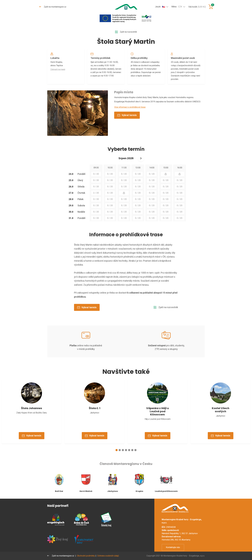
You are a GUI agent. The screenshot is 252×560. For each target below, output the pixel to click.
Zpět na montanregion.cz (54, 7)
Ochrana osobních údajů (108, 555)
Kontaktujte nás (173, 547)
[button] (117, 450)
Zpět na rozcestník (128, 32)
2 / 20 (96, 193)
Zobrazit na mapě (57, 69)
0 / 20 (96, 174)
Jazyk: (158, 6)
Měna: (176, 6)
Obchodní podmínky (86, 555)
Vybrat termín (129, 115)
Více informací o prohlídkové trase (130, 107)
